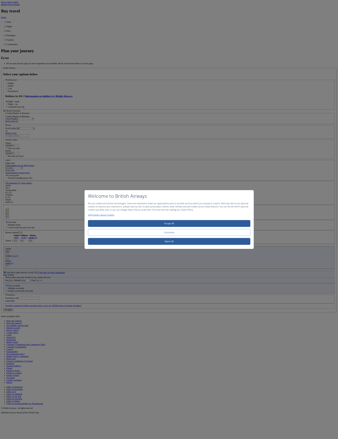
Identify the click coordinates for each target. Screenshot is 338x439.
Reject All (169, 241)
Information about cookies (101, 215)
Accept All (169, 223)
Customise (169, 232)
